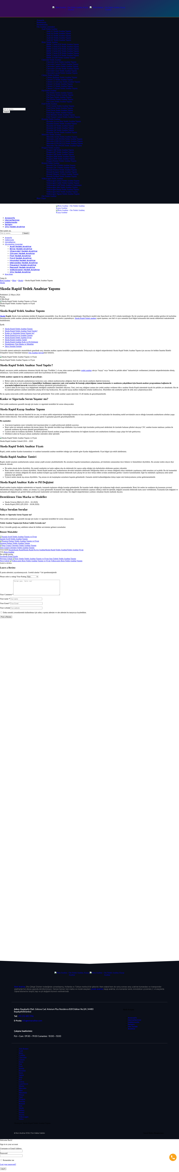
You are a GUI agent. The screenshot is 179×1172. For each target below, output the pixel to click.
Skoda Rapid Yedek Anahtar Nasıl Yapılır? (21, 331)
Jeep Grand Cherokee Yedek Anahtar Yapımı (17, 548)
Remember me (8, 1160)
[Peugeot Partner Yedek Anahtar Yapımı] (19, 541)
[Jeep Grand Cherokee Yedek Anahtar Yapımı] (18, 545)
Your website (5, 608)
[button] (15, 556)
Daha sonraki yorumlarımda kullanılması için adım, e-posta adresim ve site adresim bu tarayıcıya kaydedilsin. (44, 612)
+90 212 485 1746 (26, 1016)
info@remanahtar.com (32, 1020)
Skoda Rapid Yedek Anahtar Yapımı (19, 329)
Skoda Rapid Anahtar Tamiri (16, 340)
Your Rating (21, 577)
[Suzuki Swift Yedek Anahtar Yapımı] (18, 537)
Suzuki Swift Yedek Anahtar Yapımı (14, 539)
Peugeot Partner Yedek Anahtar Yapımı (15, 543)
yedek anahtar (86, 370)
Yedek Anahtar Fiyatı (75, 550)
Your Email (5, 603)
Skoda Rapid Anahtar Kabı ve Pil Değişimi (21, 342)
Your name (5, 599)
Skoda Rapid (19, 550)
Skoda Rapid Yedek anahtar (85, 318)
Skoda (2, 283)
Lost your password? (8, 1164)
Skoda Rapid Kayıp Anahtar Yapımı (19, 335)
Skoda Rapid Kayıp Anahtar (34, 550)
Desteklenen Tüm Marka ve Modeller (19, 344)
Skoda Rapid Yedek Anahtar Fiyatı (18, 338)
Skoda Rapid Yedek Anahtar (56, 550)
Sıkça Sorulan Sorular (13, 346)
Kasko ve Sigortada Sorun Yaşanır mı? (19, 333)
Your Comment (6, 595)
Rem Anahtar (9, 552)
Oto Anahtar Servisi (36, 353)
